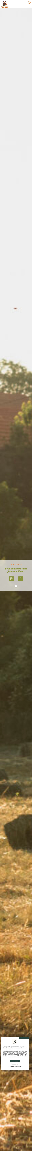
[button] (11, 578)
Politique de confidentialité (14, 1066)
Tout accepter (15, 1061)
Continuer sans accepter (8, 1071)
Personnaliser (14, 1064)
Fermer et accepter (24, 1037)
